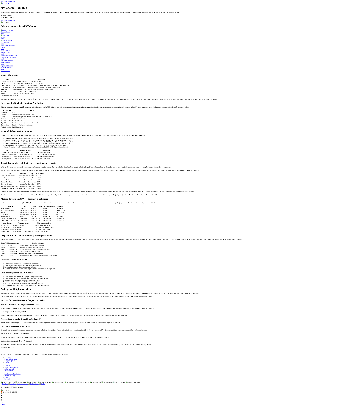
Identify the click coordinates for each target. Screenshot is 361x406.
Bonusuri (7, 362)
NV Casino (8, 357)
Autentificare (11, 1)
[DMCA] (42, 384)
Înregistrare (4, 1)
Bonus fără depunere (11, 359)
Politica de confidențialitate (12, 374)
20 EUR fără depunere (11, 367)
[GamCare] (4, 384)
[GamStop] (12, 384)
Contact (7, 377)
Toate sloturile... (5, 71)
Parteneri (7, 379)
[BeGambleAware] (22, 384)
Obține (3, 404)
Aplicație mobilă (9, 369)
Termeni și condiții (10, 375)
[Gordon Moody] (33, 384)
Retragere (7, 365)
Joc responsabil (9, 371)
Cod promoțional (10, 361)
